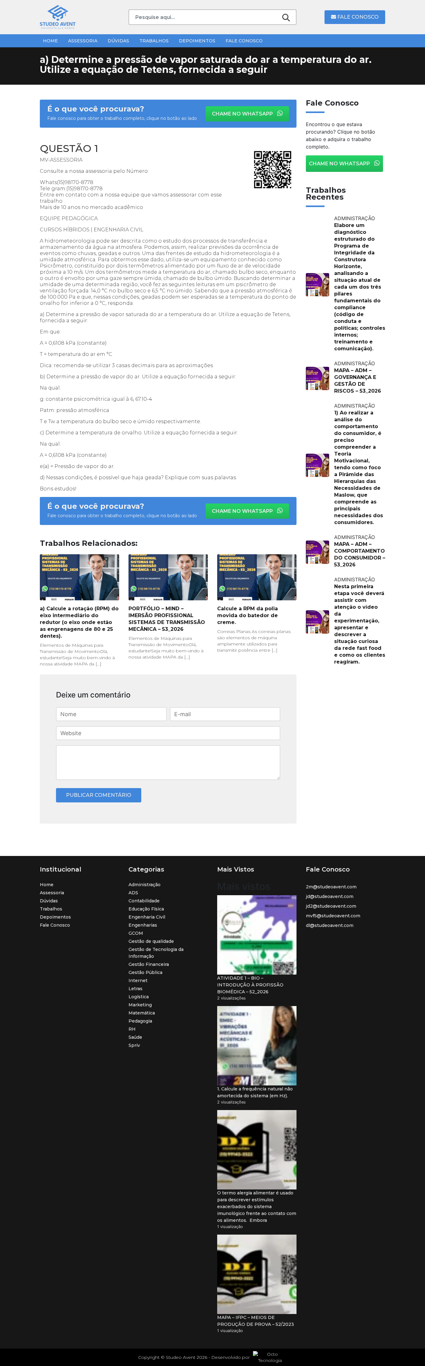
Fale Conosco (357, 17)
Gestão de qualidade (151, 941)
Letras (135, 988)
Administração (144, 884)
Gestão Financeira (148, 964)
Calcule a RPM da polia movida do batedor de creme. (247, 615)
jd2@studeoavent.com (331, 906)
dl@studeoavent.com (329, 925)
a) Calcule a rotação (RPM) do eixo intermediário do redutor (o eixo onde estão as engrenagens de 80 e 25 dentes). (79, 622)
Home (50, 41)
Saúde (135, 1037)
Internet (137, 980)
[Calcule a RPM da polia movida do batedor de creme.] (257, 577)
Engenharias (142, 925)
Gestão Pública (145, 972)
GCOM (135, 933)
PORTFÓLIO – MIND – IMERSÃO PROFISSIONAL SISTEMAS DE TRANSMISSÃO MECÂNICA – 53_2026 (166, 619)
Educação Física (146, 909)
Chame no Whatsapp (243, 114)
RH (132, 1029)
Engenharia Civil (146, 917)
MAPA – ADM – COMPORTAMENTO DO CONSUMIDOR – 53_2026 (359, 554)
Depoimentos (197, 41)
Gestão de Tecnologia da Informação (156, 953)
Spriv (134, 1045)
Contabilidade (144, 901)
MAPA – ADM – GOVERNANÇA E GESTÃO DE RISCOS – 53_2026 (357, 380)
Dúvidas (118, 41)
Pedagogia (140, 1021)
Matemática (141, 1013)
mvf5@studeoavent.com (333, 916)
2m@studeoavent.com (331, 887)
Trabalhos (154, 41)
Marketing (140, 1005)
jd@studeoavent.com (329, 896)
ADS (133, 893)
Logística (138, 997)
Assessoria (82, 41)
